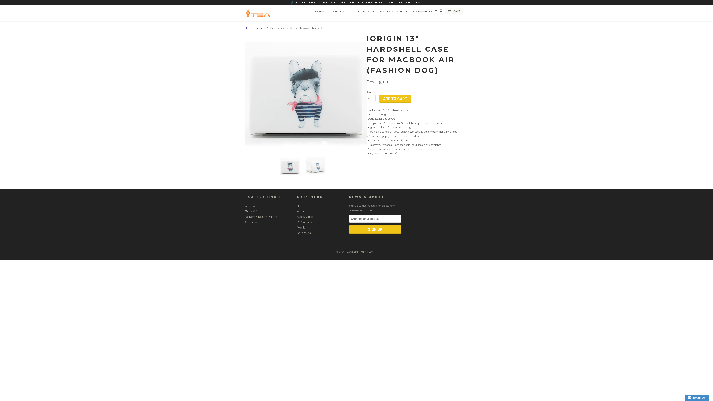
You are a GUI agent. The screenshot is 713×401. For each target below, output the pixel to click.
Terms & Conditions (257, 211)
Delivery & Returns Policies (261, 216)
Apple (338, 11)
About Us (250, 206)
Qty (369, 92)
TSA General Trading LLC (359, 251)
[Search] (441, 11)
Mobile (403, 11)
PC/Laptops (383, 11)
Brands (322, 11)
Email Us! (699, 397)
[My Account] (436, 11)
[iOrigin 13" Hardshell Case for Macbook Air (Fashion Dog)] (306, 93)
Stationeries (422, 11)
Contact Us (251, 222)
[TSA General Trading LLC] (259, 13)
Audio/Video (358, 11)
